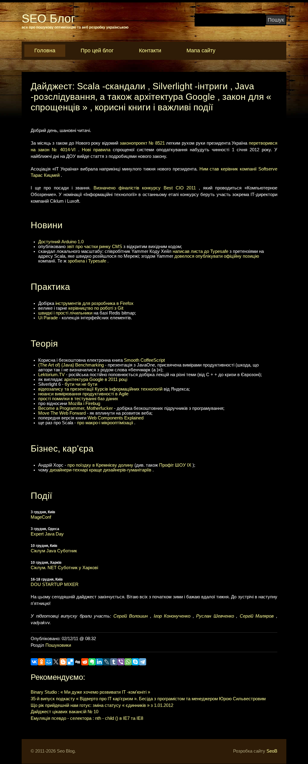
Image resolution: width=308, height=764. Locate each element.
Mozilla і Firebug (84, 403)
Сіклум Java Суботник (54, 550)
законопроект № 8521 (142, 143)
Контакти (150, 51)
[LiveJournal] (106, 661)
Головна (44, 51)
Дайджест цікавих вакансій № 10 (64, 711)
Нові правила (96, 149)
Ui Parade (48, 317)
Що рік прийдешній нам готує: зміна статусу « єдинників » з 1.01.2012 (102, 705)
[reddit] (84, 661)
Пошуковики (58, 645)
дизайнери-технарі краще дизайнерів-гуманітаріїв (100, 470)
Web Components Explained (115, 418)
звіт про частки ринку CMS (94, 246)
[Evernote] (92, 661)
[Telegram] (142, 661)
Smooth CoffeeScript (144, 360)
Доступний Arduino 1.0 (61, 241)
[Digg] (77, 661)
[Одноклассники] (41, 661)
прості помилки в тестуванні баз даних (78, 398)
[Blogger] (63, 661)
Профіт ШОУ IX (175, 465)
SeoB (271, 751)
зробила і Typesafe (87, 261)
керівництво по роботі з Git (95, 308)
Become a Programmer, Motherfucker (75, 408)
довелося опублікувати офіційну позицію (216, 256)
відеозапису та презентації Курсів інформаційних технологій (100, 389)
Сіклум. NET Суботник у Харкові (64, 567)
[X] (56, 661)
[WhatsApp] (128, 661)
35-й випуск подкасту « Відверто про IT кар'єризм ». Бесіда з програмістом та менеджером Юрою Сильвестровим (148, 698)
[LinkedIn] (99, 661)
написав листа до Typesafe (200, 251)
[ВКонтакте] (34, 661)
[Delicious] (70, 661)
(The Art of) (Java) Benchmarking (71, 365)
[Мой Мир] (48, 661)
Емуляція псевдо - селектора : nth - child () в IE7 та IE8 (87, 718)
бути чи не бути (81, 384)
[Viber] (121, 661)
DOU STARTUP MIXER (55, 584)
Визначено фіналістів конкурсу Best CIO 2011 (145, 188)
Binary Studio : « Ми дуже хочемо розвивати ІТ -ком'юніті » (90, 692)
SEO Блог (48, 18)
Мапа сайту (200, 51)
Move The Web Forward (62, 413)
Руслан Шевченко (215, 616)
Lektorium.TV (51, 374)
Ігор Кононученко (172, 616)
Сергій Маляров (257, 616)
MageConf (41, 517)
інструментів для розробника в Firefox (94, 303)
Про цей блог (97, 51)
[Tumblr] (113, 661)
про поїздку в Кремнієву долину (100, 465)
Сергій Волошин (130, 616)
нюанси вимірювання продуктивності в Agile (83, 393)
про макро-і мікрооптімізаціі (105, 422)
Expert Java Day (47, 534)
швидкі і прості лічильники (65, 313)
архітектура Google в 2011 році (95, 379)
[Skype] (135, 661)
